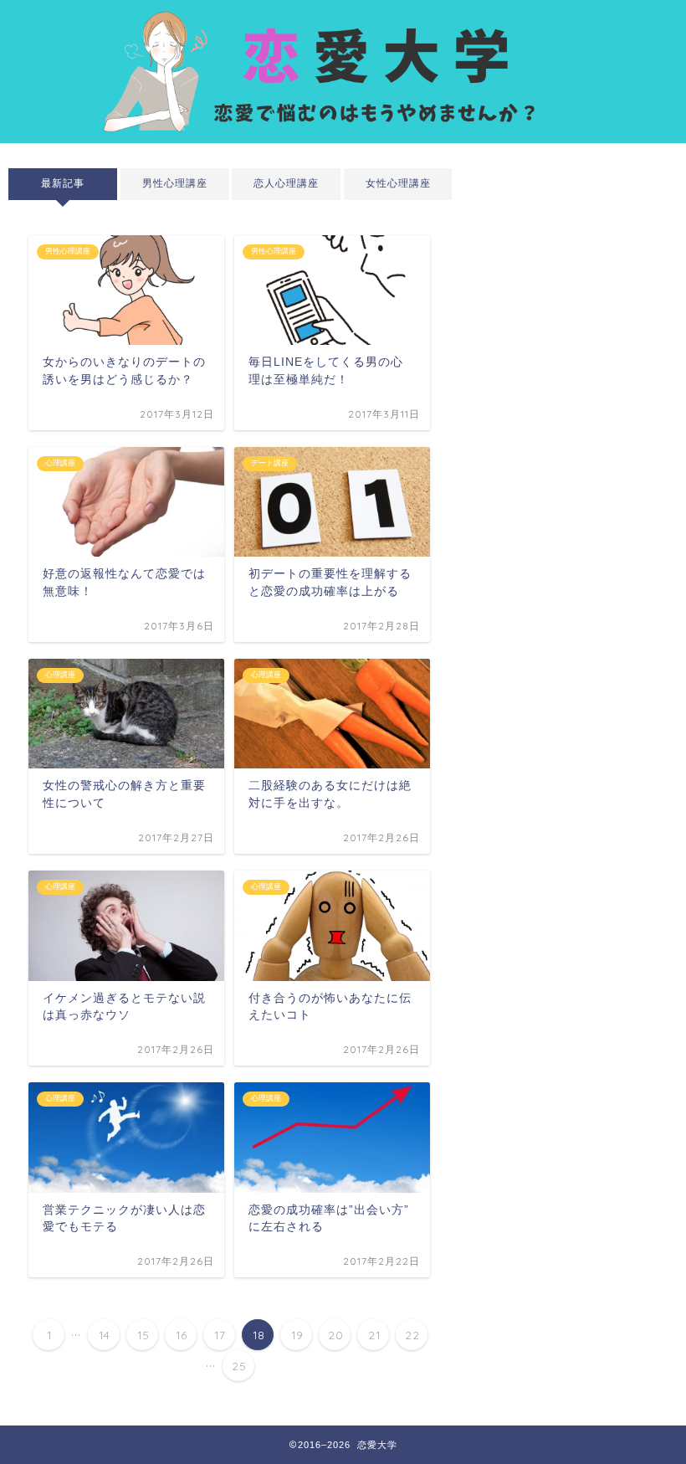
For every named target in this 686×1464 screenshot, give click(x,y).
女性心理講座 (397, 183)
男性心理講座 (174, 183)
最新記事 (62, 183)
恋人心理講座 (286, 183)
